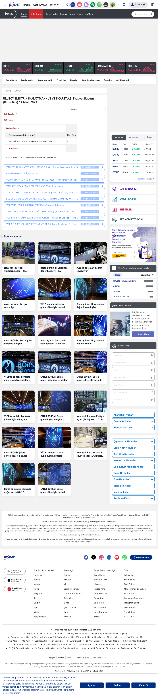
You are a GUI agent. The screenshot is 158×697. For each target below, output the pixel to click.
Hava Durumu (100, 612)
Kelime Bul (129, 575)
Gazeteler (68, 598)
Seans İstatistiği (44, 80)
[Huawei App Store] (15, 589)
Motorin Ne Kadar (123, 427)
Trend (36, 598)
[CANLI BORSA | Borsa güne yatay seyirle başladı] (54, 362)
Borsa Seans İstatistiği (104, 570)
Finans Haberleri (115, 637)
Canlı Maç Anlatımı (73, 593)
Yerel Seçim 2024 (135, 637)
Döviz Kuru (111, 648)
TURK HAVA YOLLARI (121, 296)
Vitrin (66, 584)
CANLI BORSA (128, 199)
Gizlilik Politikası (82, 657)
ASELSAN (116, 286)
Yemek (37, 584)
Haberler (38, 575)
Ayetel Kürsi (129, 612)
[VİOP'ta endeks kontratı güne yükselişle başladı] (54, 289)
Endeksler (61, 80)
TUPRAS (116, 291)
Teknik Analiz (27, 80)
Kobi (66, 612)
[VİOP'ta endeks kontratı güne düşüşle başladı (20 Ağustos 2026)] (18, 401)
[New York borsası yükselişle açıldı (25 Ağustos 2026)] (18, 253)
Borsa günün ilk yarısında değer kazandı (90, 342)
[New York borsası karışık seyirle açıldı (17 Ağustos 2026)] (90, 437)
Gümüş (63, 13)
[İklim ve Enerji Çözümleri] (106, 4)
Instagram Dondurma (134, 598)
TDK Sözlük (129, 607)
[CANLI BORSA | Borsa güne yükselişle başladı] (90, 362)
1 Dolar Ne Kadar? (85, 644)
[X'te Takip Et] (93, 557)
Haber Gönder (142, 557)
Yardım (61, 657)
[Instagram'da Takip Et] (101, 557)
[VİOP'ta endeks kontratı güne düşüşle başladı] (54, 437)
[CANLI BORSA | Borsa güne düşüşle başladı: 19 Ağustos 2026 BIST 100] (54, 401)
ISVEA (115, 160)
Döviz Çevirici (123, 346)
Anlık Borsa (36, 13)
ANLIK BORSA (128, 189)
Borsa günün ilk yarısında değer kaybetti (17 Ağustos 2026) (17, 490)
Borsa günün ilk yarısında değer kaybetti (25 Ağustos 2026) (54, 269)
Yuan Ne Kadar (121, 491)
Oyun (126, 570)
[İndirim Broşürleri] (79, 4)
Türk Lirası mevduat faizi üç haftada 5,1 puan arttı (77, 629)
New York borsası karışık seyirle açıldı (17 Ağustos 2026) (90, 454)
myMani (89, 13)
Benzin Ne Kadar (122, 421)
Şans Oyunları (70, 607)
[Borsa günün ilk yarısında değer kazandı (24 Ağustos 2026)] (90, 289)
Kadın (37, 588)
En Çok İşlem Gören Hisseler (72, 648)
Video (36, 612)
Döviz (48, 13)
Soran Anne (129, 579)
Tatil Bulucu (129, 584)
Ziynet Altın (57, 640)
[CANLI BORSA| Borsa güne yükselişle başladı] (18, 325)
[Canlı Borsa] (99, 4)
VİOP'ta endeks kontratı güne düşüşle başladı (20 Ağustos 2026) (17, 418)
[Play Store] (15, 571)
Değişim (108, 80)
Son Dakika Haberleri (44, 570)
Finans (37, 579)
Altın (55, 13)
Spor (36, 607)
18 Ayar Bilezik (93, 640)
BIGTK (115, 166)
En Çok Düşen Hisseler (19, 648)
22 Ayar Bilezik (112, 640)
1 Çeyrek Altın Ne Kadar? (135, 640)
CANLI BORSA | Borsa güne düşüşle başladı (15, 454)
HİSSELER (126, 209)
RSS (106, 657)
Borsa (24, 13)
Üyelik (69, 657)
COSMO (115, 172)
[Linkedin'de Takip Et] (109, 557)
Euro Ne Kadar (121, 479)
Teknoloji (68, 570)
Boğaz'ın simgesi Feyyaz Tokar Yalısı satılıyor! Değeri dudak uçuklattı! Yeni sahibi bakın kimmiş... (56, 637)
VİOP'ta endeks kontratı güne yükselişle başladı (53, 305)
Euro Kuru (99, 602)
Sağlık (67, 575)
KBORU (115, 149)
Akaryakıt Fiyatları (123, 414)
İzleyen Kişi (146, 275)
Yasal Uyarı (96, 657)
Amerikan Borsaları (91, 80)
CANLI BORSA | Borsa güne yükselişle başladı (89, 378)
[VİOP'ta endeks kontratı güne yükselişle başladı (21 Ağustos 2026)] (18, 362)
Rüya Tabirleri (100, 607)
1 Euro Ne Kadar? (107, 644)
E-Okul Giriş (129, 593)
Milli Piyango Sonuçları (135, 588)
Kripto (72, 13)
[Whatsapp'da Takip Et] (124, 557)
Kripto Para (99, 588)
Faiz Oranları (140, 648)
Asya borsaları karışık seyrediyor (15, 305)
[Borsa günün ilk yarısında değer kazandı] (90, 325)
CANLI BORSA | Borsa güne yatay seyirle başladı (54, 378)
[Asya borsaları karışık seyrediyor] (18, 289)
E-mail (67, 602)
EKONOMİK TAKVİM (131, 219)
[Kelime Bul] (92, 4)
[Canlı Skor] (86, 4)
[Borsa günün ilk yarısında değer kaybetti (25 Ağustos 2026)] (54, 253)
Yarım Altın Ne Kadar (125, 460)
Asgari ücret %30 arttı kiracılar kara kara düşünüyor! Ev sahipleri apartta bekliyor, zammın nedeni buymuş (77, 633)
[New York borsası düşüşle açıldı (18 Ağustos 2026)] (90, 401)
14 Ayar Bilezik (74, 640)
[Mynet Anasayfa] (14, 3)
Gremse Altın (41, 640)
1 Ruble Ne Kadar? (128, 644)
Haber (80, 13)
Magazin (38, 593)
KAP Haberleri (122, 80)
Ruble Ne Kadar (122, 498)
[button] (5, 5)
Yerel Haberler (40, 616)
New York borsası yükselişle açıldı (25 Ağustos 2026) (14, 269)
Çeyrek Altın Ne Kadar (125, 441)
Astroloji (68, 579)
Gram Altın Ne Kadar (125, 447)
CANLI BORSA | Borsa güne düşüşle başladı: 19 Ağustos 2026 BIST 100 (53, 418)
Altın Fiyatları (100, 593)
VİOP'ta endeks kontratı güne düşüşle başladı (53, 454)
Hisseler (74, 80)
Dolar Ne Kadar (122, 472)
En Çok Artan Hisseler (44, 648)
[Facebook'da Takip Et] (86, 557)
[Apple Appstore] (15, 580)
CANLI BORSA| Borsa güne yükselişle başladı (18, 342)
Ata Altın (26, 640)
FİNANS (8, 14)
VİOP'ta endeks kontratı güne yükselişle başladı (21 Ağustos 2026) (17, 378)
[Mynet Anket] (73, 4)
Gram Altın (12, 640)
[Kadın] (112, 4)
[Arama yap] (124, 4)
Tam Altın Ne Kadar (124, 454)
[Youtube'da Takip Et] (116, 557)
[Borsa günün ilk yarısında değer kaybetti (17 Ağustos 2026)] (18, 474)
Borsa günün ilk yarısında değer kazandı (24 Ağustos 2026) (90, 305)
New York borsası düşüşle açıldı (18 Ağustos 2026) (90, 418)
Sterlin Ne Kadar (122, 485)
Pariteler (125, 648)
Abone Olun (143, 334)
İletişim (52, 657)
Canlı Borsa (11, 80)
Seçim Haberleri (71, 588)
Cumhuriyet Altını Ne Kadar (128, 466)
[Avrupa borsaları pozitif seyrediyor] (90, 253)
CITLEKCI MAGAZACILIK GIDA (124, 281)
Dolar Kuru (99, 598)
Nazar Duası (129, 616)
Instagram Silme (131, 602)
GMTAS (115, 155)
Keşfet (97, 616)
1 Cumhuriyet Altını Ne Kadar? (58, 644)
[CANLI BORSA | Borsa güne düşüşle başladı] (18, 437)
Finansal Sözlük (101, 579)
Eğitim (37, 602)
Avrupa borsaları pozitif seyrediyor (89, 269)
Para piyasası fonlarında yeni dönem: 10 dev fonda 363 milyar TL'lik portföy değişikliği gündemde (54, 342)
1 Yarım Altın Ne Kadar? (28, 644)
